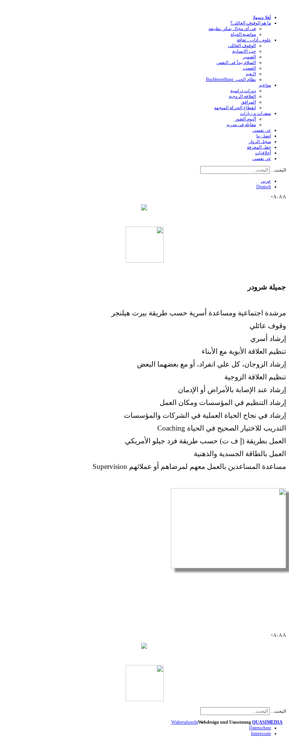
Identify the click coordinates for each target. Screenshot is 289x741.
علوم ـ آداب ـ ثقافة (254, 40)
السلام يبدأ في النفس (236, 62)
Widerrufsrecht (184, 722)
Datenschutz (260, 727)
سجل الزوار (260, 141)
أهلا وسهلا (262, 17)
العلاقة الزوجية (242, 96)
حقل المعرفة (259, 147)
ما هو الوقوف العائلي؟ (250, 23)
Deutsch (263, 186)
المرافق (248, 102)
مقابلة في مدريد (241, 124)
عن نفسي (261, 130)
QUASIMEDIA (267, 722)
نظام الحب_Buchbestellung (231, 79)
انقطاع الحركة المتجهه (235, 107)
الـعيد (251, 73)
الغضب (249, 68)
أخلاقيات (263, 152)
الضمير (249, 56)
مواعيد (265, 85)
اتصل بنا (263, 135)
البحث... (278, 170)
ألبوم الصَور (245, 119)
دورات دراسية (243, 90)
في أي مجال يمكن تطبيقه (232, 28)
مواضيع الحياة (243, 34)
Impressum (261, 733)
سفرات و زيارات (255, 113)
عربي (266, 181)
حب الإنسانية (244, 51)
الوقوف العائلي (242, 45)
